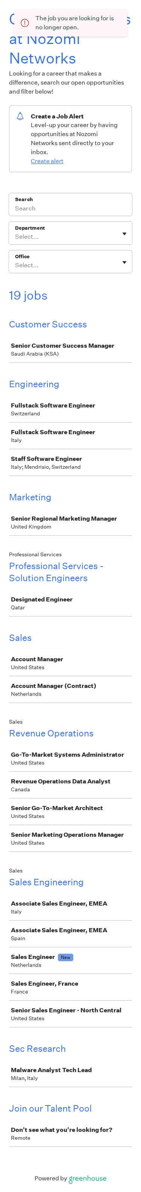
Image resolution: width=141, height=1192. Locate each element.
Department (30, 228)
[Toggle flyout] (124, 233)
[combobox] (15, 237)
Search (24, 199)
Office (22, 256)
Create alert (47, 161)
